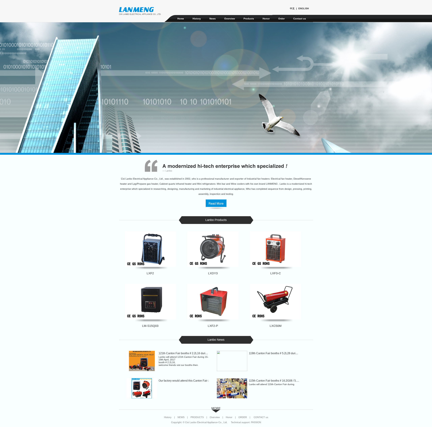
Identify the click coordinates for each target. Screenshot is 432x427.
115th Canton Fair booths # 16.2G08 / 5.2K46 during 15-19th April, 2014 (291, 380)
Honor (266, 18)
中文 (292, 8)
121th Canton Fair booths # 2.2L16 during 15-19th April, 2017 (195, 353)
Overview (229, 18)
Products (249, 18)
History (197, 18)
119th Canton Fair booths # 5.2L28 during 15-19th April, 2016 (285, 353)
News (212, 18)
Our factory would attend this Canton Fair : (184, 380)
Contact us (299, 18)
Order (281, 18)
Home (180, 18)
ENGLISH (303, 8)
